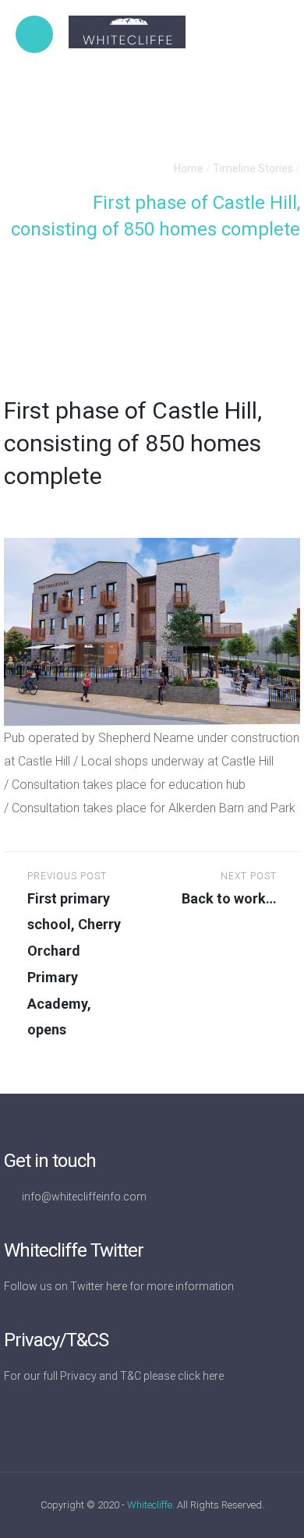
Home (188, 168)
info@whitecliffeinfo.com (84, 1196)
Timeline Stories (253, 168)
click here (201, 1376)
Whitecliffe (149, 1505)
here (116, 1286)
